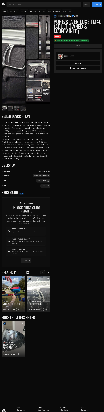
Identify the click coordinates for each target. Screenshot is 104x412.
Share (78, 46)
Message (78, 63)
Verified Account (79, 68)
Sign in (26, 260)
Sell (86, 4)
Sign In (97, 4)
